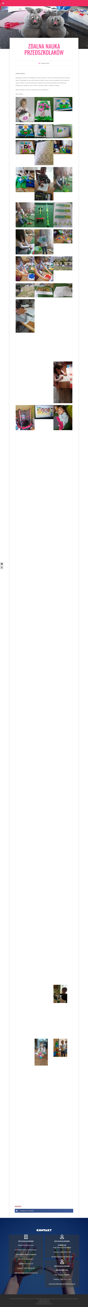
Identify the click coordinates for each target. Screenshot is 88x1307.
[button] (3, 3)
